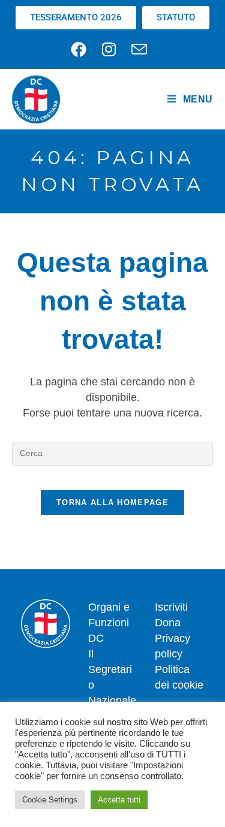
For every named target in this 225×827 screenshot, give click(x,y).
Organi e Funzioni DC (109, 622)
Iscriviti (171, 607)
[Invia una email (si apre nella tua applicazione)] (139, 49)
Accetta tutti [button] (119, 799)
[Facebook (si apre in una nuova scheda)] (82, 49)
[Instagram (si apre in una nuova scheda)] (109, 49)
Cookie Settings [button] (49, 799)
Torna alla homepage (112, 502)
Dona (168, 623)
